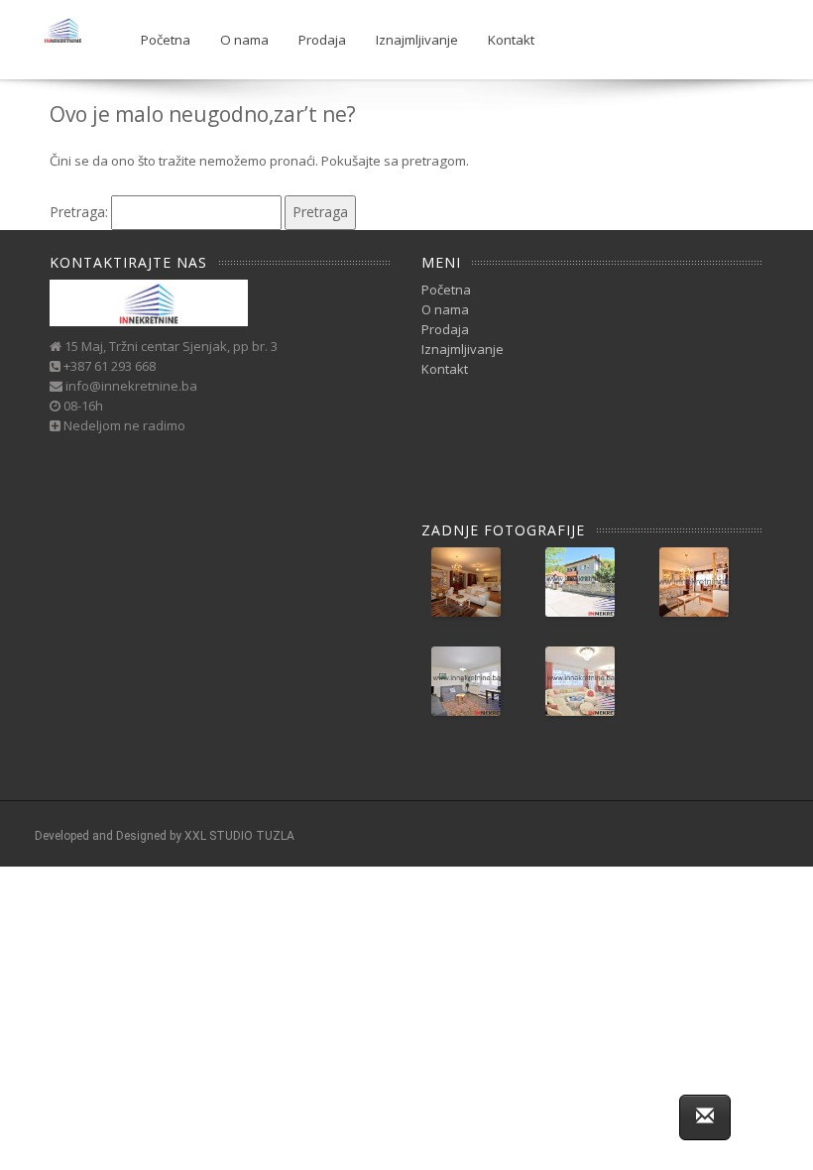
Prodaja (322, 40)
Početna (165, 40)
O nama (244, 40)
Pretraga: (79, 211)
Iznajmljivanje (417, 40)
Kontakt (511, 40)
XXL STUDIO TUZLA (239, 836)
